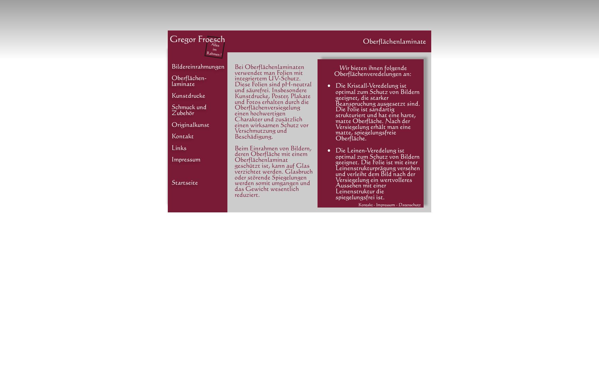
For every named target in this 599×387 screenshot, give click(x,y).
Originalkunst (190, 124)
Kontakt (183, 136)
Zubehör (183, 112)
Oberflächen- (189, 77)
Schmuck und (189, 107)
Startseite (185, 182)
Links (179, 147)
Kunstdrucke (188, 95)
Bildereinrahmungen (198, 66)
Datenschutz (410, 204)
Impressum (186, 159)
